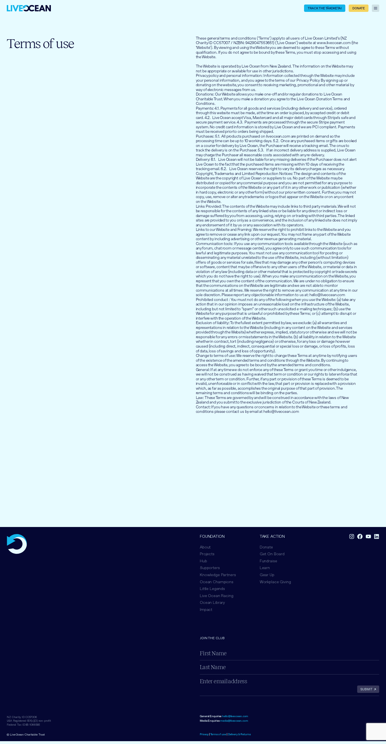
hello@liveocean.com (235, 716)
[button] (216, 582)
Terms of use (218, 734)
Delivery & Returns (239, 734)
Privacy (204, 734)
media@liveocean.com (234, 720)
